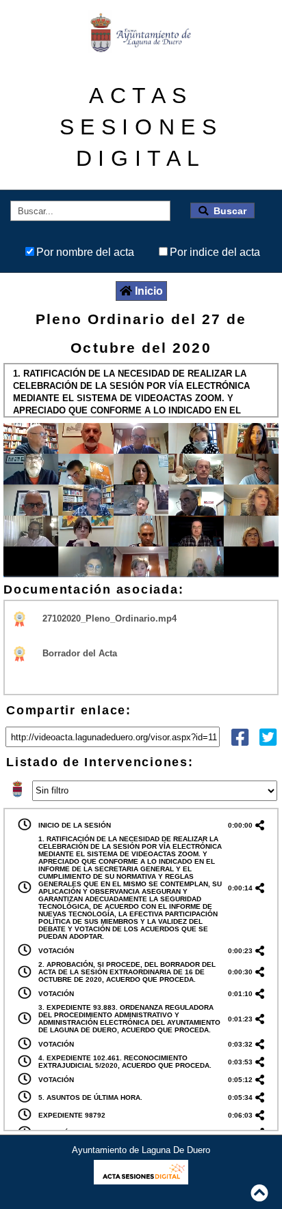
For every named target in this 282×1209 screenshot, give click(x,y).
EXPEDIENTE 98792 (71, 1115)
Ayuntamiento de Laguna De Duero (141, 1150)
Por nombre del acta (85, 252)
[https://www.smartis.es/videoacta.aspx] (141, 1180)
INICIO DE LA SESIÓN (74, 825)
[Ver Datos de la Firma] (20, 618)
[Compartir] (239, 740)
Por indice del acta (215, 252)
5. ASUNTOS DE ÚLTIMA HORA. (90, 1097)
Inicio (149, 291)
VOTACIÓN (56, 951)
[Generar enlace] (262, 825)
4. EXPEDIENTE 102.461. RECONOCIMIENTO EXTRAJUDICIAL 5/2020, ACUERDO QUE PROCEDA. (125, 1061)
